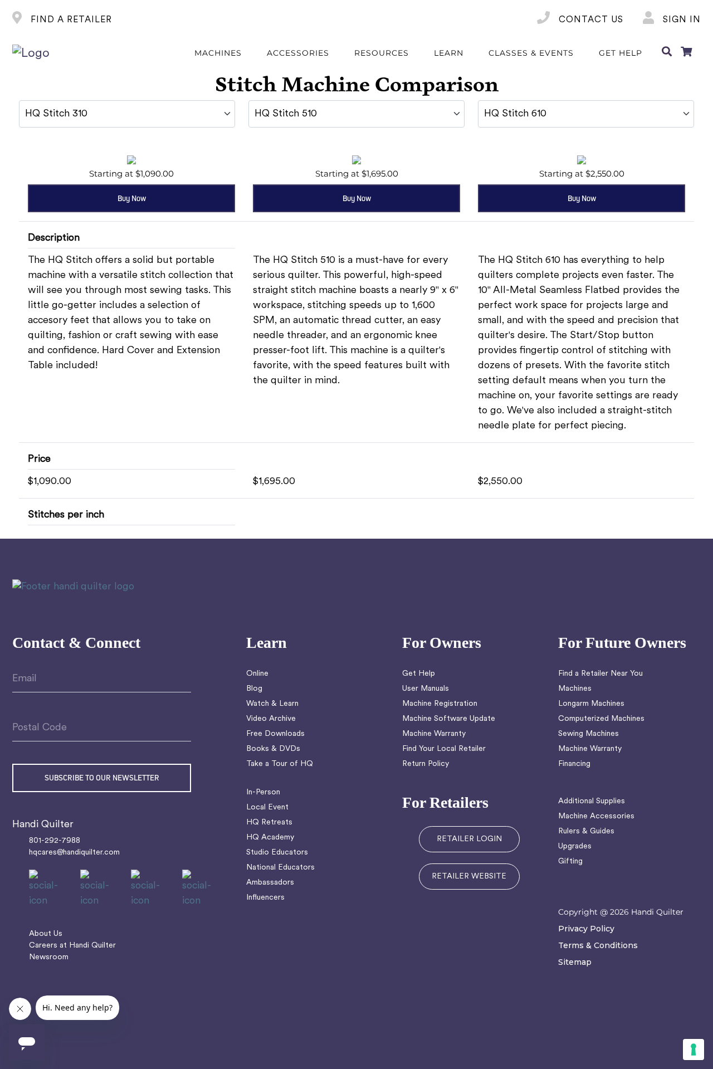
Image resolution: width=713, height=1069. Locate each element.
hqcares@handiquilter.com (74, 852)
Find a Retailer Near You (600, 674)
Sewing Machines (588, 734)
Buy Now (132, 198)
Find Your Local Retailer (444, 749)
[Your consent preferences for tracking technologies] (693, 1049)
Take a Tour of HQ (279, 764)
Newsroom (49, 957)
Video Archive (271, 719)
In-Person (263, 792)
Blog (254, 689)
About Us (45, 934)
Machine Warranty (434, 734)
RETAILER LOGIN (469, 839)
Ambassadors (270, 882)
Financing (574, 764)
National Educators (280, 867)
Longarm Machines (591, 704)
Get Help (418, 674)
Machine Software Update (448, 719)
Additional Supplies (591, 801)
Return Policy (425, 764)
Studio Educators (277, 852)
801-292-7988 (54, 841)
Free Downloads (275, 734)
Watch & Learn (272, 704)
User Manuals (425, 689)
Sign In (680, 20)
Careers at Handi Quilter (72, 945)
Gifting (570, 861)
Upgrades (575, 846)
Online (257, 674)
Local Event (267, 807)
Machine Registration (439, 704)
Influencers (265, 898)
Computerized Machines (601, 719)
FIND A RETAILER (70, 20)
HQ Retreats (269, 822)
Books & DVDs (273, 749)
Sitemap (575, 962)
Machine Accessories (596, 816)
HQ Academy (270, 837)
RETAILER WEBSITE (469, 876)
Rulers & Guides (586, 831)
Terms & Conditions (598, 945)
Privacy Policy (586, 929)
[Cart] (686, 53)
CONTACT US (589, 20)
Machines (575, 689)
